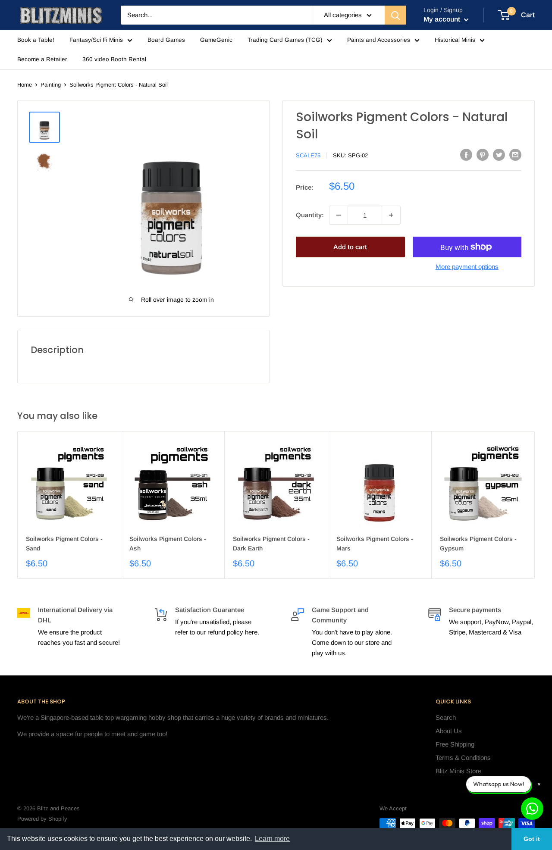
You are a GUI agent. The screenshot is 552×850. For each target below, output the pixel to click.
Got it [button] (532, 838)
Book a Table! (35, 40)
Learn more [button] (272, 838)
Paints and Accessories (378, 40)
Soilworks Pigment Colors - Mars (374, 543)
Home (24, 84)
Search (446, 717)
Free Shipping (455, 744)
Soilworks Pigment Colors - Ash (167, 543)
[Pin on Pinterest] (483, 154)
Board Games (166, 40)
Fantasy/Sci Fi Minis (96, 40)
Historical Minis (455, 40)
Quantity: (310, 215)
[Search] (395, 15)
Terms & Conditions (463, 757)
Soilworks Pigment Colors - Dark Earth (271, 543)
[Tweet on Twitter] (499, 154)
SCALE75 (308, 155)
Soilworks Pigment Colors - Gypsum (478, 543)
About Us (449, 730)
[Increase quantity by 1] (391, 215)
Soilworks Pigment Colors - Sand (64, 543)
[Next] (535, 504)
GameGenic (216, 40)
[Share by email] (515, 154)
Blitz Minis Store (458, 771)
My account (442, 19)
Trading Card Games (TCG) (285, 40)
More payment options (467, 266)
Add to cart (350, 246)
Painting (51, 84)
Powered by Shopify (42, 819)
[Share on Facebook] (466, 154)
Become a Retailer (42, 59)
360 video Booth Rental (114, 59)
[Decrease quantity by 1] (338, 215)
